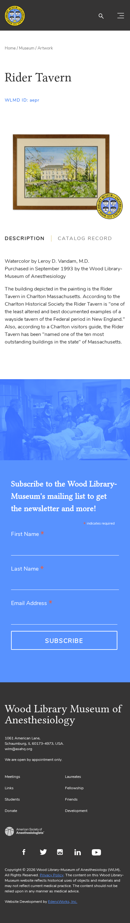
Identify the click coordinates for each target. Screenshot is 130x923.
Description (25, 238)
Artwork (45, 48)
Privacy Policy (51, 875)
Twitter (45, 853)
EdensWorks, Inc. (62, 901)
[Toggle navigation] (120, 16)
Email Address (31, 603)
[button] (100, 15)
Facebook (27, 853)
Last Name (27, 569)
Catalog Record (85, 238)
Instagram (62, 853)
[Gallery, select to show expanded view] (65, 173)
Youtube (97, 853)
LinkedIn (80, 853)
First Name (27, 534)
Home (10, 48)
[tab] (28, 238)
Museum (26, 48)
